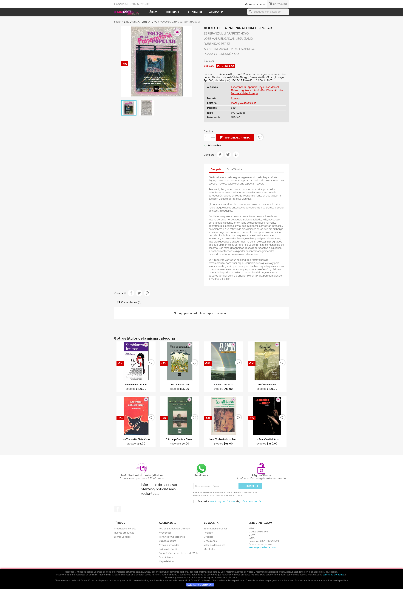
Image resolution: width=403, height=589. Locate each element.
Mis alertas (210, 549)
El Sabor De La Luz (223, 384)
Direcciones (210, 540)
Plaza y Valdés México (243, 103)
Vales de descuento (214, 544)
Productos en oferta (125, 528)
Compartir (220, 154)
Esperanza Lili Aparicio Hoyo (247, 87)
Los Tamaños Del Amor (267, 439)
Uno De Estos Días (180, 384)
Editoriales (173, 12)
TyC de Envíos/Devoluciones (174, 528)
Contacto (195, 12)
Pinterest (236, 154)
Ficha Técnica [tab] (234, 169)
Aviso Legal (165, 532)
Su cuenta (211, 523)
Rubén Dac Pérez (263, 90)
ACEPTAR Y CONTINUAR (200, 584)
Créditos (208, 536)
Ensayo (235, 98)
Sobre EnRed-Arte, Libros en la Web (178, 553)
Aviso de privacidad (169, 544)
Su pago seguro (167, 540)
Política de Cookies (169, 549)
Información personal (215, 528)
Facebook (117, 509)
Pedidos (208, 532)
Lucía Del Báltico (267, 384)
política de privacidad (333, 574)
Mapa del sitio (166, 561)
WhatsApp (216, 12)
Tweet (228, 154)
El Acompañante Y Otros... (179, 439)
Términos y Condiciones (172, 536)
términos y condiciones (222, 501)
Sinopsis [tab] (216, 169)
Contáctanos (166, 557)
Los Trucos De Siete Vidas (136, 439)
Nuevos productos (124, 532)
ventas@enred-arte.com (262, 547)
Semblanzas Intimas (136, 384)
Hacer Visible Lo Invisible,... (223, 439)
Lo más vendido (122, 536)
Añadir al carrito (234, 137)
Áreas (153, 12)
